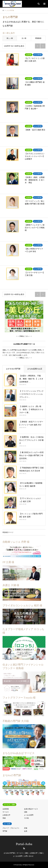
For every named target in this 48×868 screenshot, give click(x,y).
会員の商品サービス (31, 809)
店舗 (25, 828)
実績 (4, 818)
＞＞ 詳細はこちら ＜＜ (24, 336)
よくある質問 (28, 815)
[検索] (38, 4)
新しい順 (10, 38)
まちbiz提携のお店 (34, 369)
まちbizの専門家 (9, 853)
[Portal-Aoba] (12, 4)
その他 (26, 818)
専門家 (5, 831)
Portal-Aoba (24, 844)
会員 (25, 831)
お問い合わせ (28, 856)
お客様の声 (6, 815)
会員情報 (6, 809)
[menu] (44, 4)
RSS (24, 848)
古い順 (24, 38)
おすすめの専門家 (13, 369)
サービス (6, 812)
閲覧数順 (38, 38)
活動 (25, 812)
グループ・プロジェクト (11, 828)
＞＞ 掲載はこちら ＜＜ (24, 358)
